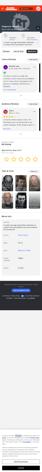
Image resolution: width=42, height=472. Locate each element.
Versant (18, 435)
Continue (21, 468)
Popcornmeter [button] (31, 37)
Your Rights (27, 442)
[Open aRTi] (38, 8)
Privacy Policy (34, 437)
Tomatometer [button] (12, 37)
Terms (4, 437)
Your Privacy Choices (32, 296)
